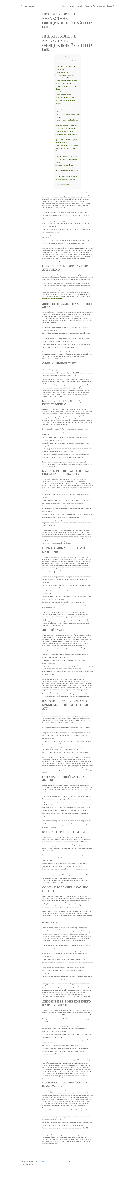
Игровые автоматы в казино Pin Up (67, 128)
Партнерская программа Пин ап (66, 156)
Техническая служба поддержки (66, 125)
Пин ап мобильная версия (64, 151)
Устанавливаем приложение (64, 154)
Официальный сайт (61, 72)
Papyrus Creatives (28, 6)
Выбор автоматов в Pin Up (64, 165)
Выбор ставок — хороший (64, 168)
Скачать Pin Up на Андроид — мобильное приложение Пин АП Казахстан (66, 134)
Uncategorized (44, 1161)
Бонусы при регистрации (63, 106)
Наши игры (59, 111)
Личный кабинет (61, 92)
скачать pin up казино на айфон (52, 298)
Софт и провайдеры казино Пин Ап (67, 109)
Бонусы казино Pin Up (62, 184)
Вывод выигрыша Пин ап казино (66, 176)
